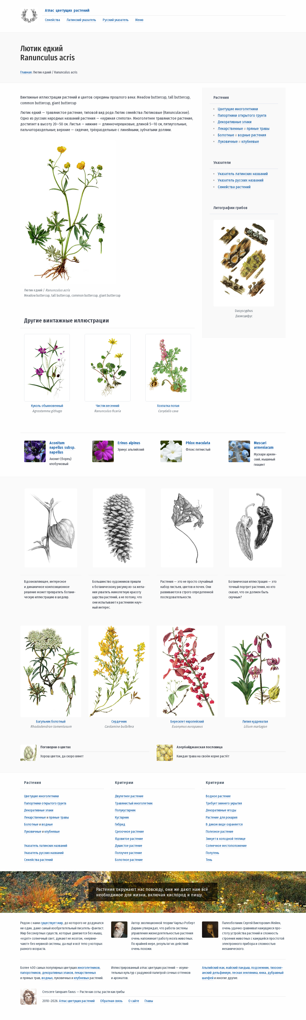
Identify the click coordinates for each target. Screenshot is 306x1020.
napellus (56, 452)
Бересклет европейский (187, 722)
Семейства (52, 20)
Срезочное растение (129, 832)
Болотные (226, 135)
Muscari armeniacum (263, 445)
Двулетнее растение (129, 796)
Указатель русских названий (240, 180)
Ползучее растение (128, 853)
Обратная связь (111, 1001)
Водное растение (218, 796)
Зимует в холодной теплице (226, 839)
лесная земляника (245, 973)
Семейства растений (234, 187)
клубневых (81, 978)
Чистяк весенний (107, 406)
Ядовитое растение (129, 839)
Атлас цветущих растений (67, 10)
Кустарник (122, 817)
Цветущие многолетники (238, 109)
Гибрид (120, 824)
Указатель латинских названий (243, 174)
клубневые (250, 141)
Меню (139, 20)
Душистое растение (128, 846)
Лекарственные (230, 128)
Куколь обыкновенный (47, 406)
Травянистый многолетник (134, 803)
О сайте (133, 1001)
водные (47, 824)
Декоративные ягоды (221, 810)
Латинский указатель (81, 20)
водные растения (252, 135)
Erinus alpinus (129, 443)
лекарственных (85, 973)
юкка (262, 973)
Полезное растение (219, 832)
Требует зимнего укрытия (224, 803)
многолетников (89, 968)
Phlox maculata (198, 443)
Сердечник (119, 722)
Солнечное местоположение (226, 846)
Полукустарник (125, 810)
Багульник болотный (51, 722)
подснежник (260, 968)
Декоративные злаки (234, 122)
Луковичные (228, 141)
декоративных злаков (57, 973)
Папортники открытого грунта (242, 115)
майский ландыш (238, 968)
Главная (26, 72)
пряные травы (258, 128)
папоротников (30, 973)
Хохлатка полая (168, 406)
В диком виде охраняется (224, 824)
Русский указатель (116, 20)
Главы (149, 1001)
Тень (209, 860)
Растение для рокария (221, 817)
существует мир (52, 923)
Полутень (212, 853)
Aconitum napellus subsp (61, 445)
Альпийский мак (213, 968)
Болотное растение (129, 860)
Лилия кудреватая (255, 722)
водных (47, 978)
